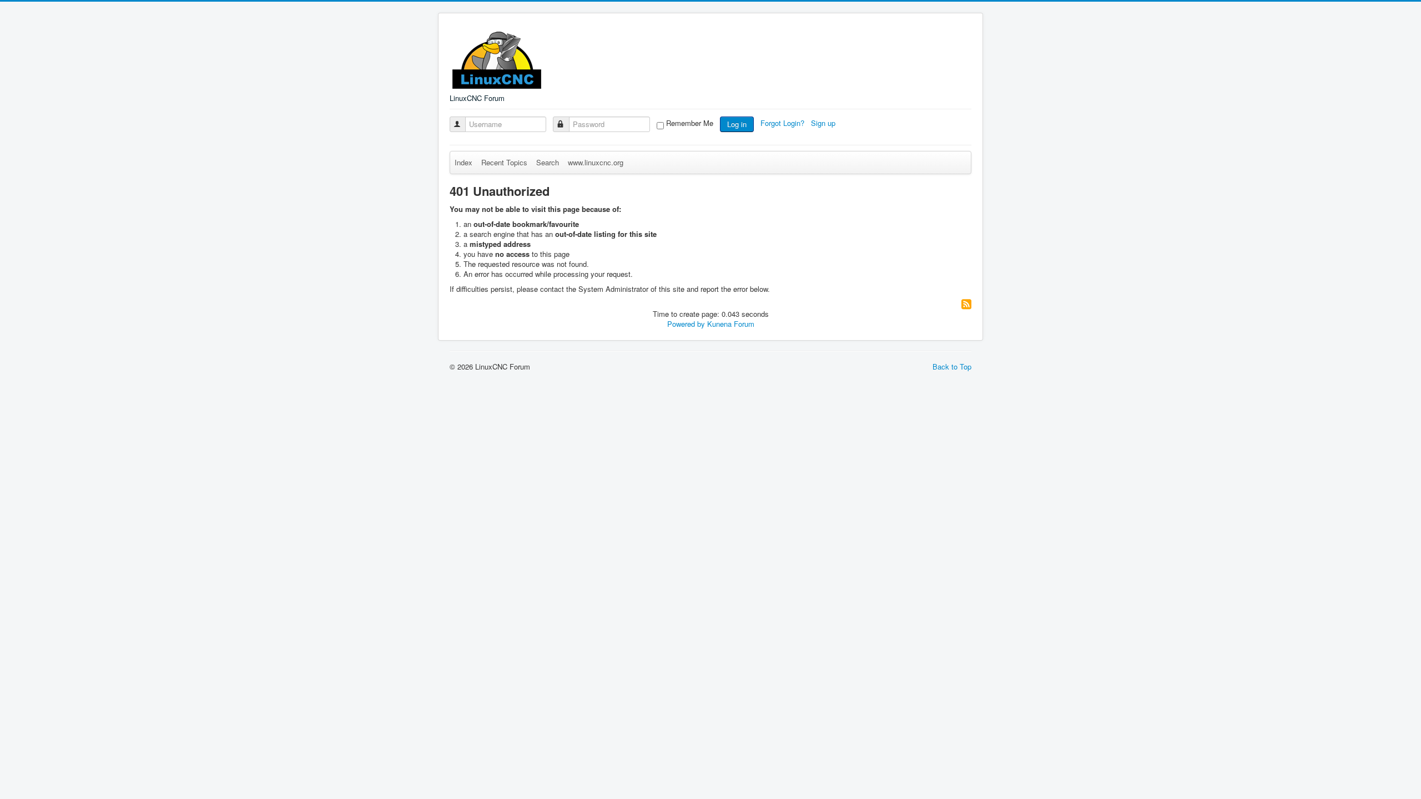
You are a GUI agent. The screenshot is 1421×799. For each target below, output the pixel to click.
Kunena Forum (730, 323)
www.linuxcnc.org (595, 162)
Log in (737, 124)
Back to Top (952, 366)
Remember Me (689, 123)
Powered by (686, 323)
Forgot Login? (783, 123)
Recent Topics (504, 162)
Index (463, 162)
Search (547, 162)
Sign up (824, 123)
